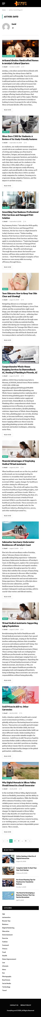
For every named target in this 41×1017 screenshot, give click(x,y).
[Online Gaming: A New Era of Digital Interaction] (8, 859)
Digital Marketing (8, 928)
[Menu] (3, 3)
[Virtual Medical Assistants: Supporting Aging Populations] (20, 611)
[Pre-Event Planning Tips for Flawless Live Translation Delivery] (8, 882)
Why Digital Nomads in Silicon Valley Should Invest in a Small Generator (19, 784)
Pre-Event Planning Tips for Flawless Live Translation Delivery (25, 882)
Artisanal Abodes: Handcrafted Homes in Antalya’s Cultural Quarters (20, 62)
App (3, 914)
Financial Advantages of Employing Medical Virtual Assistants (18, 462)
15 (25, 841)
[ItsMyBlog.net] (20, 3)
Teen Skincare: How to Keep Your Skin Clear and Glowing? (19, 295)
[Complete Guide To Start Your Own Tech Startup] (8, 871)
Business (6, 207)
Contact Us (14, 1005)
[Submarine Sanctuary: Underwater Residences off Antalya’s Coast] (20, 530)
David (14, 24)
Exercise (5, 938)
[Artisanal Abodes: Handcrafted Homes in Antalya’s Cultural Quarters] (20, 48)
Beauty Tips (6, 921)
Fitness (4, 949)
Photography (6, 976)
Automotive (6, 917)
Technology (7, 778)
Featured (5, 945)
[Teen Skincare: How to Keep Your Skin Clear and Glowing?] (20, 281)
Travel (4, 990)
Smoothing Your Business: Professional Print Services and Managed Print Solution (20, 215)
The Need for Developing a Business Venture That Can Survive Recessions (25, 895)
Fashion (5, 942)
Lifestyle (6, 132)
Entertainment (7, 935)
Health (5, 289)
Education (5, 931)
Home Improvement (8, 56)
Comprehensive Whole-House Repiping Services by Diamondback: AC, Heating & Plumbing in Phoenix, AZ (19, 369)
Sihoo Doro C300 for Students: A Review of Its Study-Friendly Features (19, 138)
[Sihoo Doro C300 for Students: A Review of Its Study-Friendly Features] (20, 124)
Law (3, 963)
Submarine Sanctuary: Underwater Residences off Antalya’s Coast (18, 543)
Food (4, 952)
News (4, 969)
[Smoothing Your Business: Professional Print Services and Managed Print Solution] (20, 200)
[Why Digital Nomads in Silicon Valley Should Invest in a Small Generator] (20, 770)
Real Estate (6, 980)
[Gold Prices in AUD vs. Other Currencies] (20, 695)
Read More (7, 110)
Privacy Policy (26, 1005)
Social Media (6, 983)
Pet (3, 973)
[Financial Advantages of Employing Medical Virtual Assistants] (20, 449)
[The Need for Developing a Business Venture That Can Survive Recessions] (8, 895)
